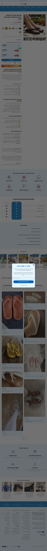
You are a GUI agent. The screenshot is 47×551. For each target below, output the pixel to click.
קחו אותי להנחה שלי (23, 281)
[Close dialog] (34, 265)
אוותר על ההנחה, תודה (23, 285)
